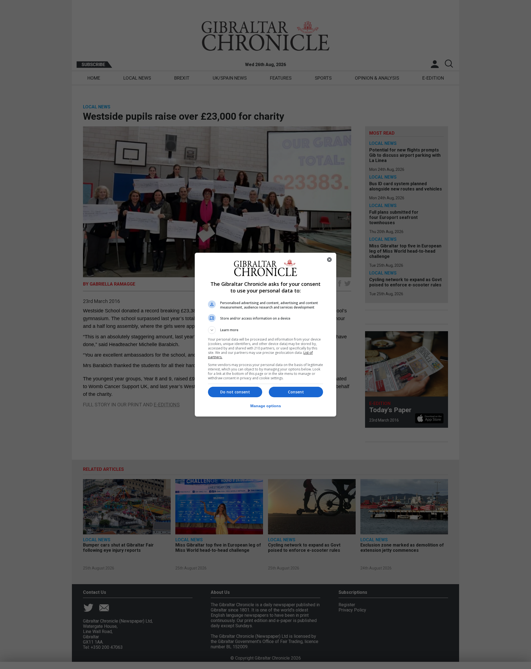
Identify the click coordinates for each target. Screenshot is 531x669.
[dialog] (265, 335)
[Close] (329, 259)
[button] (265, 330)
